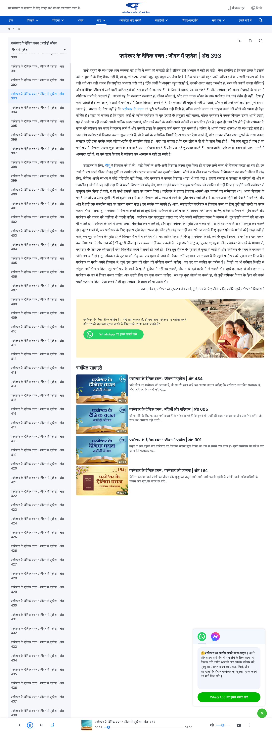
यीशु (107, 165)
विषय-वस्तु (85, 41)
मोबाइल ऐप (238, 8)
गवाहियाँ (159, 20)
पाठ (99, 20)
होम (11, 20)
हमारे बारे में (245, 20)
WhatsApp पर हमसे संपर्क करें (229, 697)
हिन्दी (259, 8)
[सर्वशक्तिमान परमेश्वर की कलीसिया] (136, 8)
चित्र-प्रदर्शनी (190, 20)
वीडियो (56, 20)
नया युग (216, 20)
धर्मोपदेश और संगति (130, 20)
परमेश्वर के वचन (133, 109)
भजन (80, 20)
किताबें (30, 20)
